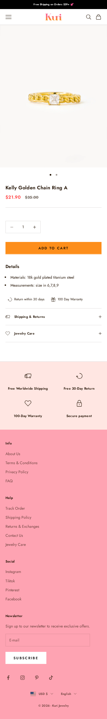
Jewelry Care (15, 544)
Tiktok (10, 581)
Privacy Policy (16, 472)
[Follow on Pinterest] (37, 677)
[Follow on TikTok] (51, 677)
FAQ (9, 481)
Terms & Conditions (21, 463)
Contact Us (14, 535)
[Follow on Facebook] (8, 677)
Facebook (13, 599)
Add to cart (53, 248)
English (66, 694)
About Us (12, 453)
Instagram (13, 571)
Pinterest (12, 590)
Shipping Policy (18, 517)
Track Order (15, 508)
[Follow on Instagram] (22, 677)
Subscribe (25, 658)
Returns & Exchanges (22, 526)
